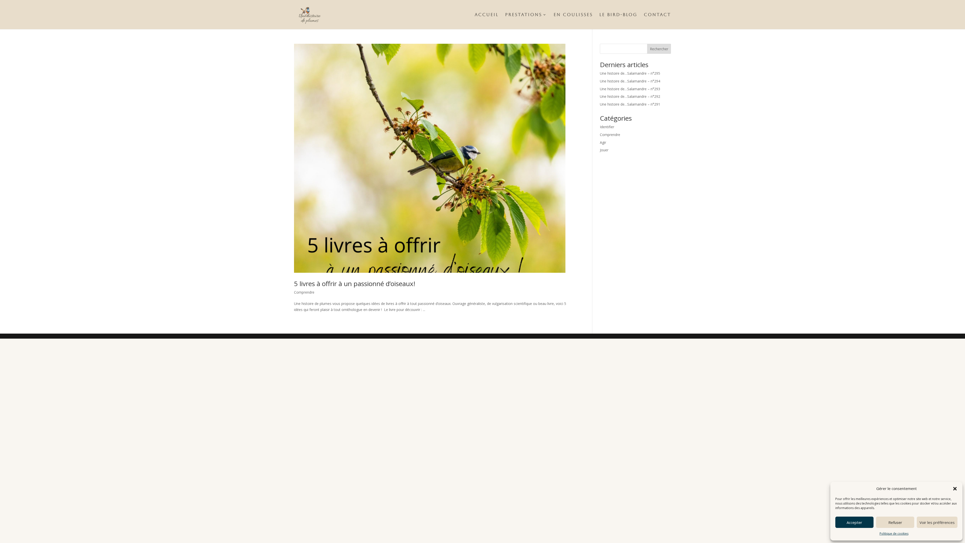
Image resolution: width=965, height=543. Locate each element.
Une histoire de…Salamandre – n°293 (630, 88)
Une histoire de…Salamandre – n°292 (630, 96)
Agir (603, 142)
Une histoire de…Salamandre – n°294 (630, 81)
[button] (954, 488)
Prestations (523, 15)
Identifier (607, 126)
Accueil (487, 15)
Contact (657, 15)
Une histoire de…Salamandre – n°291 (630, 104)
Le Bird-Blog (618, 15)
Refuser (895, 522)
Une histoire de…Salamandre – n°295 (630, 73)
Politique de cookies (894, 533)
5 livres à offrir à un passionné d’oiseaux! (354, 283)
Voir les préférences (937, 522)
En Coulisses (573, 15)
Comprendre (304, 292)
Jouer (604, 150)
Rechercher (659, 49)
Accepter (854, 522)
